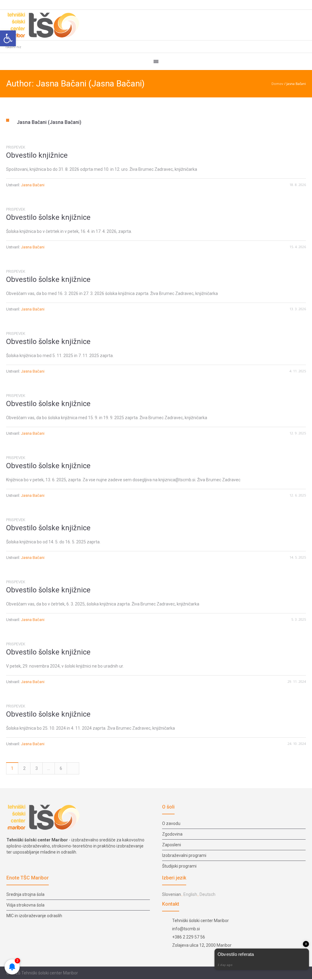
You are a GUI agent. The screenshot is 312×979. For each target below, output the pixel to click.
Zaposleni (171, 844)
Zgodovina (172, 834)
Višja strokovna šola (25, 905)
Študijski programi (179, 866)
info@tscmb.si (186, 928)
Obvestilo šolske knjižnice (48, 217)
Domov (277, 83)
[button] (8, 38)
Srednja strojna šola (25, 894)
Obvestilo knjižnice (37, 155)
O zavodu (171, 823)
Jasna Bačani (32, 185)
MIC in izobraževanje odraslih (34, 915)
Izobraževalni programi (184, 855)
